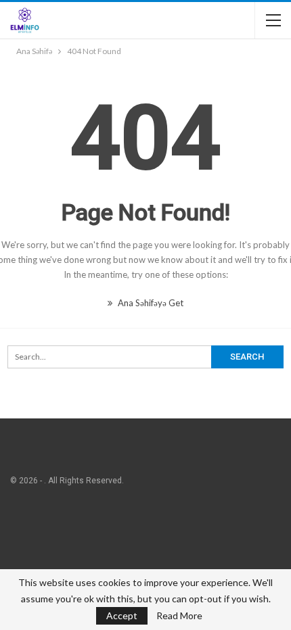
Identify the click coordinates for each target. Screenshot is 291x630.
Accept (121, 615)
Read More (179, 616)
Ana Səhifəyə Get (149, 302)
